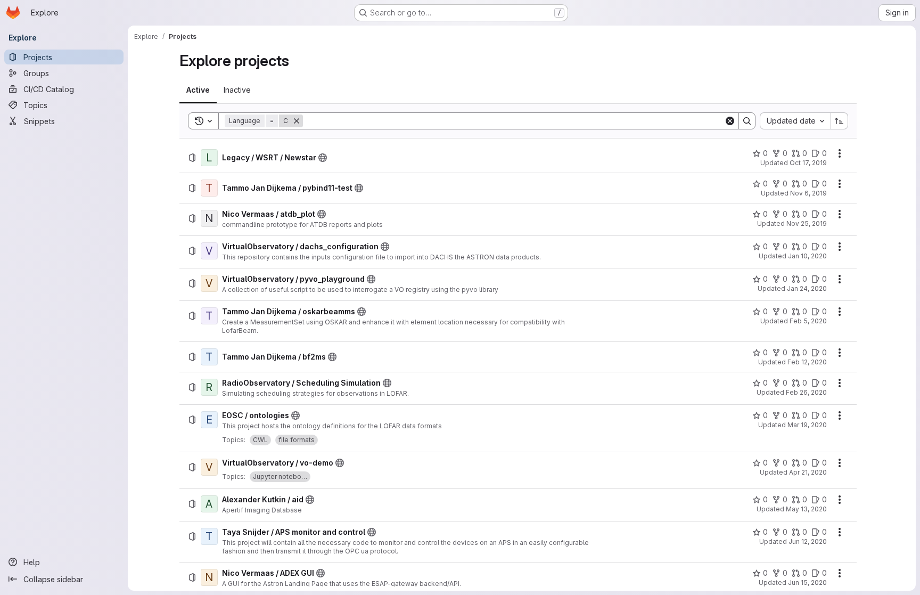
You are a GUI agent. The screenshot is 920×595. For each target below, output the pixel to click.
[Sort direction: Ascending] (839, 120)
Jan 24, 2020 (807, 288)
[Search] (746, 120)
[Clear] (730, 121)
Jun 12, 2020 (807, 541)
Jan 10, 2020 (807, 256)
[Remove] (296, 121)
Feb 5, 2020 (808, 321)
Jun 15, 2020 (807, 582)
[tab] (198, 90)
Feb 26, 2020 (806, 392)
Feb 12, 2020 (807, 362)
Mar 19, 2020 (807, 425)
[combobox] (795, 120)
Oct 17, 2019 (808, 163)
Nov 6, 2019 (808, 193)
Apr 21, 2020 (808, 472)
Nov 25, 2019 (806, 223)
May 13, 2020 (806, 509)
